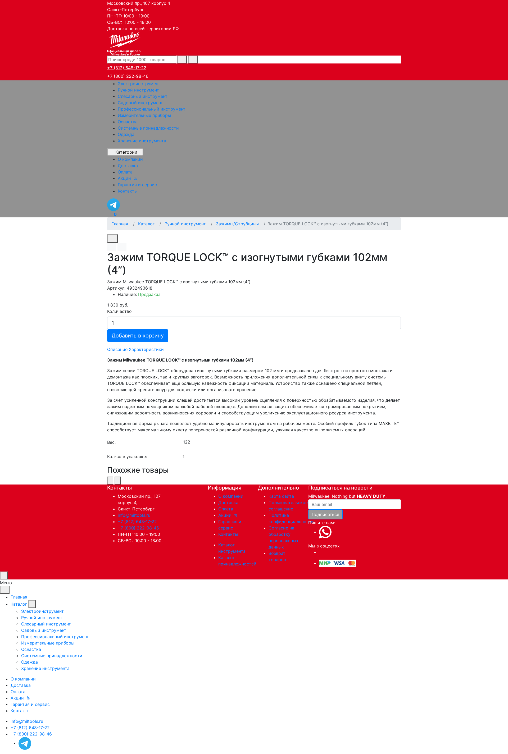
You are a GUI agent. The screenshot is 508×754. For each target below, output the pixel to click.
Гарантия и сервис (30, 704)
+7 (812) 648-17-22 (126, 67)
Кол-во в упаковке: (127, 456)
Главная (19, 597)
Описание (117, 349)
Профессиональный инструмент (151, 109)
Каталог (19, 604)
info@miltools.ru (134, 515)
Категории (126, 152)
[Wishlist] (111, 247)
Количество (119, 311)
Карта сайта (281, 496)
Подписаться (325, 514)
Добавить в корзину (138, 335)
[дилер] (124, 43)
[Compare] (121, 247)
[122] (292, 442)
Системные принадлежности (148, 128)
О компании (230, 496)
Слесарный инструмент (142, 96)
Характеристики (146, 349)
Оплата (225, 508)
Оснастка (128, 121)
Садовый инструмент (140, 102)
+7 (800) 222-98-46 (127, 76)
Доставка (228, 502)
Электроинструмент (139, 83)
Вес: (111, 442)
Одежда (126, 134)
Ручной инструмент (138, 90)
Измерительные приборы (144, 115)
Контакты (228, 534)
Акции (228, 515)
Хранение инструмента (142, 140)
